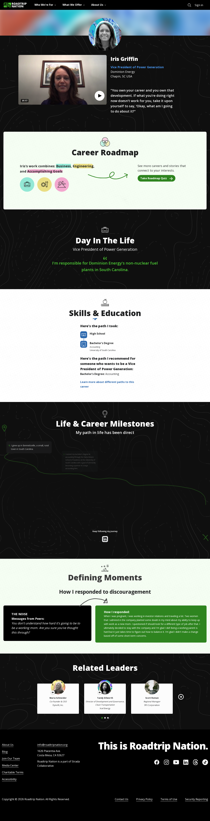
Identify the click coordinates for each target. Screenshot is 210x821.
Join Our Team (11, 758)
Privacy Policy (144, 799)
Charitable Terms (12, 772)
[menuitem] (189, 5)
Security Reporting (196, 799)
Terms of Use (168, 799)
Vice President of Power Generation (137, 67)
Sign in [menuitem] (199, 5)
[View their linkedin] (105, 539)
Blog (5, 751)
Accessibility (9, 779)
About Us (7, 745)
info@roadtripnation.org (52, 745)
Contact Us (121, 799)
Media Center (10, 765)
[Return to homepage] (15, 5)
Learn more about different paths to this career (107, 384)
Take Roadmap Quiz (153, 178)
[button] (100, 96)
